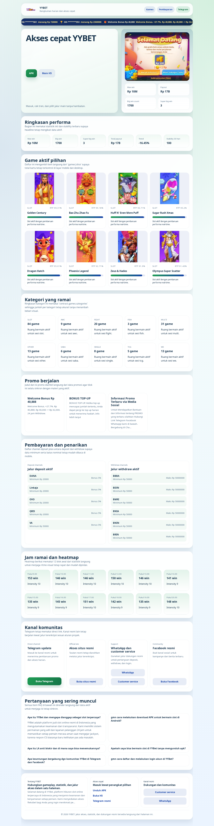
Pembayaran (166, 9)
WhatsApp (128, 672)
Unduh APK (99, 790)
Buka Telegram (44, 681)
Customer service (128, 681)
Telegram (183, 9)
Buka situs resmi (86, 681)
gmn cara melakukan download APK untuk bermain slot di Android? (145, 719)
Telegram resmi (102, 800)
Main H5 (47, 73)
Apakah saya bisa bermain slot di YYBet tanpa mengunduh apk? (148, 748)
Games (149, 9)
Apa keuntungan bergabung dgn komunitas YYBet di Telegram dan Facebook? (64, 760)
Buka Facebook (169, 681)
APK (31, 73)
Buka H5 (98, 795)
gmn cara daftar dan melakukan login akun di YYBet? (142, 758)
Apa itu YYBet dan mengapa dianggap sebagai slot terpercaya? (64, 717)
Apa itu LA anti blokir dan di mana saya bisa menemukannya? (64, 748)
